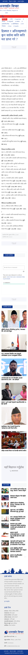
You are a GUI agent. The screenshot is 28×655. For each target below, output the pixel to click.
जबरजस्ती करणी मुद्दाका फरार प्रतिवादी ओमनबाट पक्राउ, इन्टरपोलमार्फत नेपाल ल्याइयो (17, 543)
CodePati (21, 653)
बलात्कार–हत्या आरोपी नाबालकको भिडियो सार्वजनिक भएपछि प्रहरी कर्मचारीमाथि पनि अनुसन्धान (18, 526)
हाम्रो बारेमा (5, 1)
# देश (11, 19)
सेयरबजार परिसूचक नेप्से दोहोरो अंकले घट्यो (18, 497)
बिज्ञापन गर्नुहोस (12, 1)
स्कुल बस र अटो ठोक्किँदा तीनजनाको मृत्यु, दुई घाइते (17, 511)
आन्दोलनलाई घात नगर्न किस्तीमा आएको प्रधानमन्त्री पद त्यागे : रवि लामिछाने (11, 379)
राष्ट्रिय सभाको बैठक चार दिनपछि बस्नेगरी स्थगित (13, 450)
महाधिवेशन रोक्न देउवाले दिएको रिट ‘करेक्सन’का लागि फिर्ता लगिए (10, 427)
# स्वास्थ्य (17, 22)
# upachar (18, 19)
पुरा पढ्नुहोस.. (7, 601)
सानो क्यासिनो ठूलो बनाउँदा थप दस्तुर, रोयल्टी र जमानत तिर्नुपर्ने (18, 490)
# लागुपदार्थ (10, 22)
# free (9, 26)
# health (16, 26)
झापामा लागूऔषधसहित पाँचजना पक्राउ (16, 556)
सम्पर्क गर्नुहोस (21, 1)
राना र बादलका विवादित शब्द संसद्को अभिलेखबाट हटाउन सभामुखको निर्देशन (11, 354)
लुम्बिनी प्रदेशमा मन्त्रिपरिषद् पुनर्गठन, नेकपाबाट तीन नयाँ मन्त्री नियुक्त (13, 330)
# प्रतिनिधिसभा (15, 24)
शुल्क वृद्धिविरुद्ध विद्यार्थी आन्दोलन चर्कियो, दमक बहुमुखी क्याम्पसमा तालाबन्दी (18, 550)
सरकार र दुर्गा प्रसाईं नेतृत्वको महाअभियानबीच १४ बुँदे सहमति (13, 403)
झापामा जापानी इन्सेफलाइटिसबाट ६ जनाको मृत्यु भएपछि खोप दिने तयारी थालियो (17, 535)
